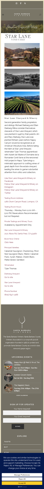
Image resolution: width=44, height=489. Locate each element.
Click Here (8, 242)
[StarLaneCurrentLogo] (22, 37)
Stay (6, 452)
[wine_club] (22, 79)
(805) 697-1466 (11, 295)
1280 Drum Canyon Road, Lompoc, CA (21, 201)
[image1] (22, 55)
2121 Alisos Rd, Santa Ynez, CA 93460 (20, 233)
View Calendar (22, 395)
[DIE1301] (22, 103)
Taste (7, 442)
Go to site (8, 277)
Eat (6, 447)
